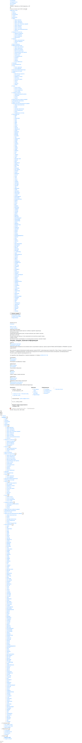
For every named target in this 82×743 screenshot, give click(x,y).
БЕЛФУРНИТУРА (18, 199)
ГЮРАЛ (16, 212)
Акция (13, 11)
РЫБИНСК (17, 272)
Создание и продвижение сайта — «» (23, 408)
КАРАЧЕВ (17, 228)
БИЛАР (16, 200)
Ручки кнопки (18, 87)
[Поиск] (26, 9)
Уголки (16, 96)
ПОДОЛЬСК (17, 261)
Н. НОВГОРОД (18, 251)
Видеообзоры (13, 379)
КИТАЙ (16, 231)
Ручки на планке (18, 88)
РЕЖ (15, 267)
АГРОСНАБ (17, 193)
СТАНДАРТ (17, 285)
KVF (15, 153)
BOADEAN (17, 131)
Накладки (14, 63)
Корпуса (16, 30)
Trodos (16, 180)
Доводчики (14, 17)
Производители (16, 114)
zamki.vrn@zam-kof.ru (24, 398)
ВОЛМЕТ (16, 205)
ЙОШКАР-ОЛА (18, 224)
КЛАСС (16, 232)
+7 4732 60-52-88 (24, 393)
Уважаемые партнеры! (15, 345)
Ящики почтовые (16, 102)
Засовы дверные (18, 34)
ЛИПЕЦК (16, 241)
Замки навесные (18, 25)
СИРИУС (16, 282)
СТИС (16, 286)
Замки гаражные (18, 21)
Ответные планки (18, 79)
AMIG (16, 121)
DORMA (16, 139)
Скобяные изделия (16, 92)
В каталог (12, 324)
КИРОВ (16, 230)
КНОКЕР (16, 234)
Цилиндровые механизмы (18, 100)
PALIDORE (17, 168)
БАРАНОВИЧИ (18, 196)
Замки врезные (18, 19)
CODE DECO (17, 138)
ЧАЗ (15, 301)
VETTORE (17, 184)
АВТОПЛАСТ (17, 192)
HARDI (16, 146)
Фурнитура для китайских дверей (19, 99)
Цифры (16, 84)
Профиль (16, 57)
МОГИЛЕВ (17, 249)
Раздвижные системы (17, 71)
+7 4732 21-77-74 (16, 393)
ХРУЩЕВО (17, 297)
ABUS (16, 115)
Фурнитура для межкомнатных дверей (21, 103)
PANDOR (16, 170)
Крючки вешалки (16, 44)
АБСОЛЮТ (17, 191)
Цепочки (16, 83)
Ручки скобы (17, 91)
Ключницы (17, 77)
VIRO (16, 187)
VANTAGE (17, 183)
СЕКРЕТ (16, 277)
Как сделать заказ (8, 724)
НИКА (16, 253)
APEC (16, 123)
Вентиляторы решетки (19, 73)
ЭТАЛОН (16, 311)
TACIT (16, 177)
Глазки (13, 15)
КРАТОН (16, 236)
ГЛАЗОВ (16, 211)
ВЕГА (16, 204)
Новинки (14, 13)
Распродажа (15, 14)
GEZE (16, 145)
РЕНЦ (16, 270)
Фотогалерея (13, 3)
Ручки (13, 85)
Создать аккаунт (13, 328)
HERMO (16, 148)
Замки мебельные (18, 48)
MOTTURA (17, 165)
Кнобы (16, 42)
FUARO (16, 142)
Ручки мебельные (18, 61)
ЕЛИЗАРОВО (17, 219)
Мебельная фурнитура (17, 45)
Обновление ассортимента (16, 383)
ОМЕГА (16, 258)
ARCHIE (16, 127)
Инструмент (17, 75)
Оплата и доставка (8, 725)
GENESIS (16, 143)
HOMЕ (16, 149)
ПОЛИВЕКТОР (18, 262)
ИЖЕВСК (16, 223)
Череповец (17, 304)
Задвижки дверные (19, 33)
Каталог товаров (15, 313)
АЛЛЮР (16, 195)
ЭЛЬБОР (16, 308)
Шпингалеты (17, 37)
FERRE (16, 141)
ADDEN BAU (17, 118)
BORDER (16, 133)
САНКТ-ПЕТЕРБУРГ (19, 274)
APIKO (16, 126)
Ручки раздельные (19, 90)
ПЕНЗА (16, 259)
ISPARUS (16, 150)
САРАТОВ (17, 276)
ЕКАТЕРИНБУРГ (18, 218)
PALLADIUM (17, 169)
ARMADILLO (17, 129)
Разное (16, 59)
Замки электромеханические (21, 29)
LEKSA (16, 156)
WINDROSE (17, 188)
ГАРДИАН (17, 208)
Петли (13, 65)
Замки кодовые (18, 26)
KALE (16, 152)
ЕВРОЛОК (17, 216)
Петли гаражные (18, 67)
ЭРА (15, 309)
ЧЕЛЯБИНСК (17, 303)
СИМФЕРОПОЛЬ (18, 281)
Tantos (16, 179)
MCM (16, 161)
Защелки (14, 38)
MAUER (16, 160)
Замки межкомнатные (19, 40)
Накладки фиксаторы (19, 108)
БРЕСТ (16, 201)
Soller (16, 176)
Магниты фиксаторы (19, 50)
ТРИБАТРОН (17, 290)
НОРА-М (16, 255)
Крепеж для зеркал (19, 49)
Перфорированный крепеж (20, 94)
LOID (16, 157)
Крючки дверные (18, 36)
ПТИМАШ (17, 266)
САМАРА (16, 273)
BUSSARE (17, 135)
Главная (4, 415)
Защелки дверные (18, 41)
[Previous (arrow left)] (0, 742)
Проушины (17, 95)
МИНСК (16, 247)
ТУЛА (16, 292)
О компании (12, 0)
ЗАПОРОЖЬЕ (17, 220)
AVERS (16, 130)
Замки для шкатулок (19, 46)
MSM (16, 166)
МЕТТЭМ (16, 246)
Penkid (16, 172)
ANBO (16, 122)
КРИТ (16, 238)
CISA (16, 137)
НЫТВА (16, 257)
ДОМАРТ (16, 215)
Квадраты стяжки (18, 76)
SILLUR (16, 174)
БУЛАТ (16, 203)
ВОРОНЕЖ (17, 207)
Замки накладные (18, 22)
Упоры (16, 81)
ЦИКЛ (16, 300)
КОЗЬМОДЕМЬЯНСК (19, 235)
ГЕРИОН (16, 210)
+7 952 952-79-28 (16, 395)
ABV (15, 117)
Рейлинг (16, 60)
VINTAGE (16, 185)
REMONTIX (17, 173)
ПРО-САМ (17, 265)
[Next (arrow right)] (1, 742)
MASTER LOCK (18, 158)
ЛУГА (16, 242)
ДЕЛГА (16, 214)
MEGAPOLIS (17, 162)
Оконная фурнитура (16, 64)
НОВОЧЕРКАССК (18, 254)
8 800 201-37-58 (13, 10)
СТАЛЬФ (16, 284)
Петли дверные (18, 68)
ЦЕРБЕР (16, 298)
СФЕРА (16, 289)
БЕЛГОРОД (17, 197)
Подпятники (17, 54)
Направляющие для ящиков (21, 52)
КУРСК (16, 239)
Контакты (12, 4)
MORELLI (16, 164)
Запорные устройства (17, 32)
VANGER (16, 181)
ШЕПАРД (16, 307)
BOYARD (16, 134)
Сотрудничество (13, 2)
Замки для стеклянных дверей (21, 23)
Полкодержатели (18, 56)
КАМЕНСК (17, 227)
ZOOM (16, 189)
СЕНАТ (16, 278)
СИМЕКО (16, 280)
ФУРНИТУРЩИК (18, 296)
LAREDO (16, 154)
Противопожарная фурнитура (18, 69)
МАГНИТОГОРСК (18, 243)
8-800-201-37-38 (44, 355)
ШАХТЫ (16, 305)
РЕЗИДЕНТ (17, 269)
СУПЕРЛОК (17, 288)
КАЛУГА (16, 226)
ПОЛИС (16, 263)
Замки (13, 18)
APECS (16, 125)
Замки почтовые (18, 28)
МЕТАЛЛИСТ (17, 245)
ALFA (16, 119)
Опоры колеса (18, 53)
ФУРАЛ (16, 294)
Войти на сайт (13, 326)
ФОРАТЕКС (17, 293)
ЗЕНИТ (16, 222)
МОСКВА (16, 250)
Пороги (16, 80)
